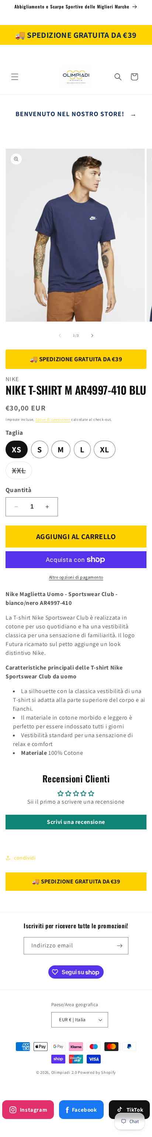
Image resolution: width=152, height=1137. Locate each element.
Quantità (18, 490)
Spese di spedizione (52, 419)
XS (16, 449)
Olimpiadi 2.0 (64, 1072)
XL (104, 449)
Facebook (81, 1110)
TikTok (135, 1109)
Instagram (33, 1109)
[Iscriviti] (120, 945)
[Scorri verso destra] (92, 335)
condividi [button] (24, 857)
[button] (15, 77)
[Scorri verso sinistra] (60, 335)
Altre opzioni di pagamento (76, 577)
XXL (22, 472)
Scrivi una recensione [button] (76, 822)
